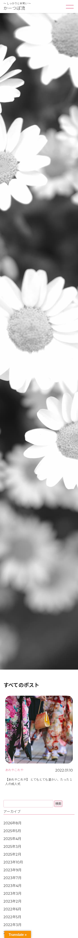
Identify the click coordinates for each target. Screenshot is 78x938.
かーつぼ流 (14, 8)
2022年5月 (12, 917)
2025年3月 (12, 847)
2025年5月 (12, 831)
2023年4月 (12, 886)
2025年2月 (12, 854)
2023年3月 (12, 893)
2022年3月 (12, 925)
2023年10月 (13, 862)
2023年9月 (12, 870)
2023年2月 (12, 901)
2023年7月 (12, 878)
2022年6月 (12, 909)
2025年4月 (12, 839)
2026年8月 (12, 823)
